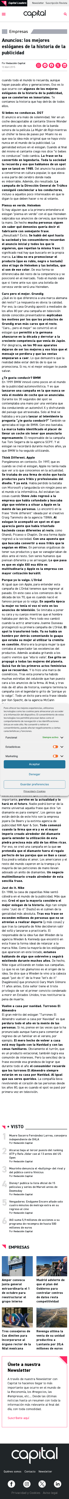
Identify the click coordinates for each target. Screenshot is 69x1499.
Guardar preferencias (34, 784)
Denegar (34, 774)
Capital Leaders (17, 3)
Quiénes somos (12, 1471)
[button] (4, 14)
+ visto (15, 1127)
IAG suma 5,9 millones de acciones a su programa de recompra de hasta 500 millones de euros (34, 1224)
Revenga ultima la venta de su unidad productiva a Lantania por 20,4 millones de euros (50, 1340)
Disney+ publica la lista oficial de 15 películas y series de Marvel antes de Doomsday (33, 1187)
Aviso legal (50, 1493)
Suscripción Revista (56, 3)
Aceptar (34, 764)
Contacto (30, 1471)
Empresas (19, 1247)
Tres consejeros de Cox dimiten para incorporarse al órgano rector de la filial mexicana (16, 1340)
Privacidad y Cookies (34, 791)
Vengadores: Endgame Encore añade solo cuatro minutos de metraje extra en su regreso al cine (36, 1205)
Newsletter (38, 3)
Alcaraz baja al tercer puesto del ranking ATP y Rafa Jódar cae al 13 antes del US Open (36, 1154)
